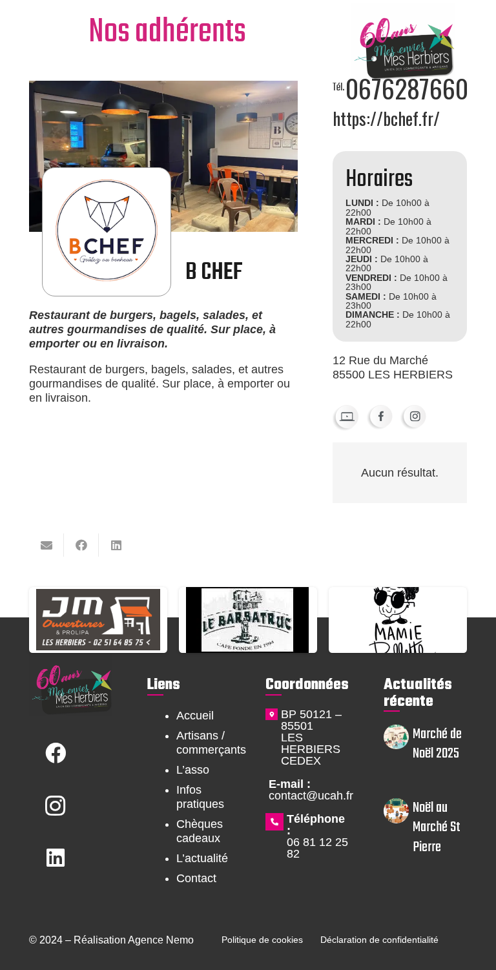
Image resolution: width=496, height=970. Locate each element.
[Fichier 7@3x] (380, 417)
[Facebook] (55, 753)
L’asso (192, 769)
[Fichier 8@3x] (413, 417)
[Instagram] (55, 805)
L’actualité (202, 858)
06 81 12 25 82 (317, 848)
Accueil (195, 715)
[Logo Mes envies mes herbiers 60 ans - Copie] (403, 42)
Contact (196, 878)
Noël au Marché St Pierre (436, 827)
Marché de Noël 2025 (437, 744)
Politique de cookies (262, 939)
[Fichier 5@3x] (345, 418)
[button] (37, 31)
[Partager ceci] (81, 545)
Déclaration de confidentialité (379, 939)
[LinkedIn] (55, 858)
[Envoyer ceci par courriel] (46, 545)
